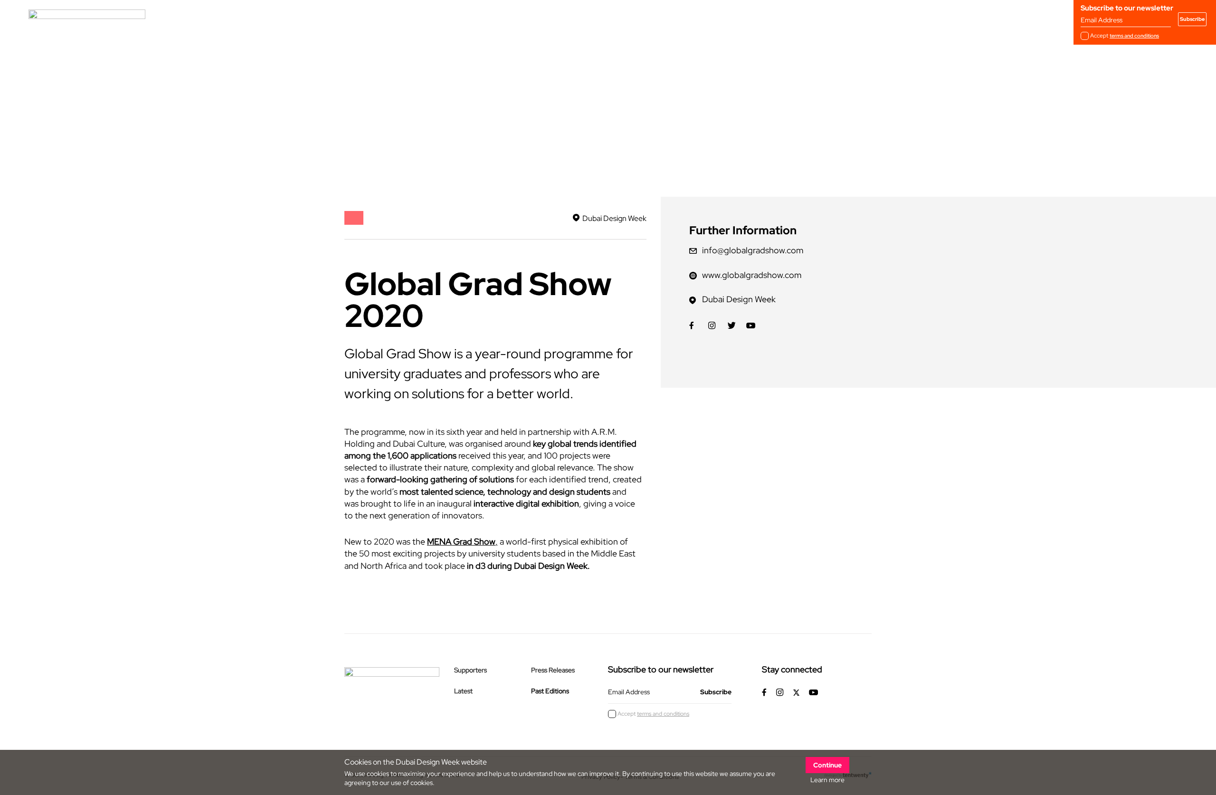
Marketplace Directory (471, 18)
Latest (463, 691)
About (297, 18)
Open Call (343, 18)
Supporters (470, 670)
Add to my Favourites (389, 149)
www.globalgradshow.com (751, 274)
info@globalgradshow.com (752, 250)
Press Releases (553, 670)
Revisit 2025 (398, 18)
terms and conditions (1134, 35)
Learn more (827, 780)
